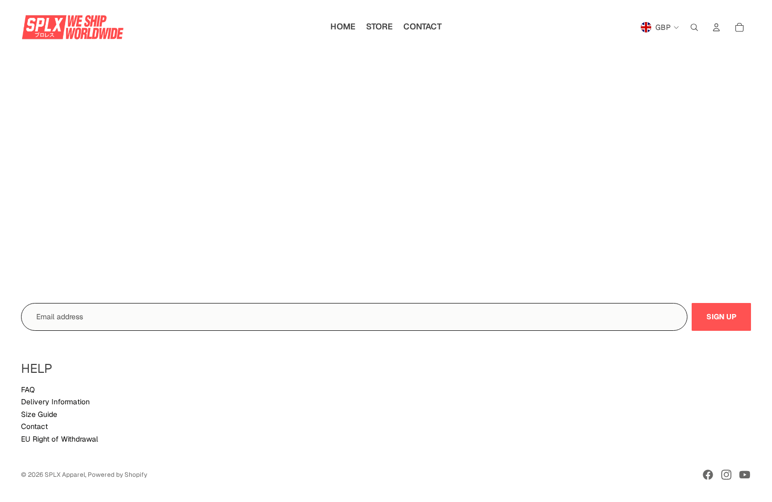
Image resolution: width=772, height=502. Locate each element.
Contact (34, 426)
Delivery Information (55, 401)
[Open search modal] (694, 27)
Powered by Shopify (117, 474)
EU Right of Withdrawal (59, 439)
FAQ (28, 389)
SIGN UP (721, 316)
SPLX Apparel (65, 474)
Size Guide (39, 414)
